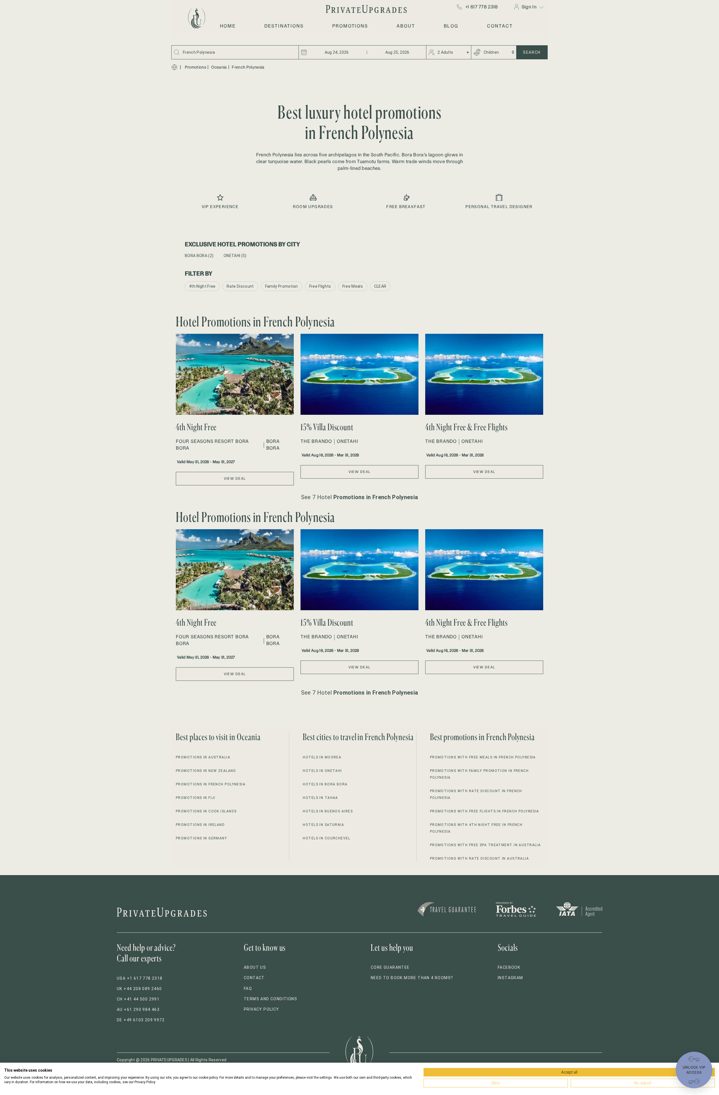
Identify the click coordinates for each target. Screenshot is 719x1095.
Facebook (509, 967)
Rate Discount (240, 286)
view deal (235, 478)
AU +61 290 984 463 (138, 1009)
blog (451, 26)
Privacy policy (261, 1009)
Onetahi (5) (235, 255)
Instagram (510, 977)
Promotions (195, 67)
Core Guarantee (390, 967)
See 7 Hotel (359, 497)
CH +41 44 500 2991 (138, 999)
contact (500, 26)
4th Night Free (202, 286)
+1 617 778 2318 (481, 7)
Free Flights (320, 286)
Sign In (529, 7)
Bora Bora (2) (199, 255)
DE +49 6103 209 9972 (141, 1020)
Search (532, 52)
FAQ (248, 988)
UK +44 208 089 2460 (139, 988)
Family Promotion (281, 286)
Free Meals (352, 286)
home (228, 26)
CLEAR (380, 286)
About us (255, 967)
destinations (284, 26)
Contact (254, 977)
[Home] (174, 67)
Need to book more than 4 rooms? (412, 977)
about (406, 26)
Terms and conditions (270, 999)
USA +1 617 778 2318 (140, 978)
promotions (350, 26)
